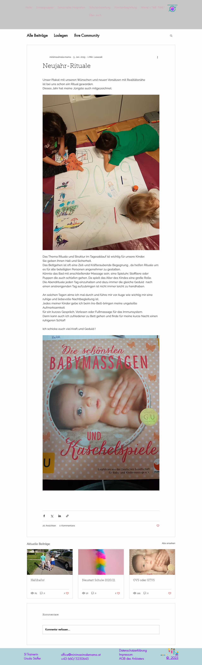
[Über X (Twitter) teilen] (51, 515)
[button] (171, 35)
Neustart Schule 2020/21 (98, 580)
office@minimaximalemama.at (81, 654)
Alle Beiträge (37, 35)
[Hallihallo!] (50, 562)
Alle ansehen (168, 543)
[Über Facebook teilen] (44, 515)
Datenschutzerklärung (133, 650)
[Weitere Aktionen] (157, 57)
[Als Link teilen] (67, 515)
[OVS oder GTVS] (152, 562)
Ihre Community (86, 35)
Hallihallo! (38, 580)
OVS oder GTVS (144, 580)
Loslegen (61, 35)
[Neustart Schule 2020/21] (101, 562)
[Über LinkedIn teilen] (59, 515)
